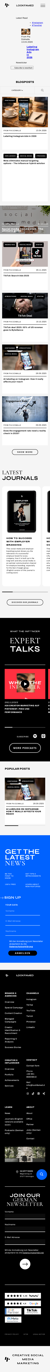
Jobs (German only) (33, 1131)
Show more (25, 452)
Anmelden (23, 953)
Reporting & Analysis (11, 1040)
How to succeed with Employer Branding (19, 541)
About (29, 1113)
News (7, 1113)
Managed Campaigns (10, 1020)
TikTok (29, 1005)
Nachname (11, 931)
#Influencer (10, 156)
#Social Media (26, 156)
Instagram (31, 999)
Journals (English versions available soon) (14, 1122)
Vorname (10, 911)
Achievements (12, 1080)
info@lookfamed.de (35, 1086)
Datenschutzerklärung (21, 947)
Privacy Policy (12, 1334)
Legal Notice (39, 1334)
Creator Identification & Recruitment (12, 1030)
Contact (30, 1139)
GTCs (26, 1334)
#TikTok (39, 244)
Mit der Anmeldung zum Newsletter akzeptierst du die (26, 944)
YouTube (30, 1010)
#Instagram (37, 23)
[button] (11, 825)
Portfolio (9, 1075)
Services (9, 1086)
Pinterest (31, 1022)
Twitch (29, 1016)
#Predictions (10, 296)
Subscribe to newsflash (23, 68)
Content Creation (13, 1013)
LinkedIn (30, 1027)
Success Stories (13, 1047)
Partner (30, 1124)
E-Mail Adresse (13, 921)
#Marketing (10, 244)
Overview (9, 1002)
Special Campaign (14, 1008)
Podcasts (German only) (14, 1131)
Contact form (33, 1066)
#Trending (37, 25)
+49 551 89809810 (31, 1075)
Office (29, 1119)
